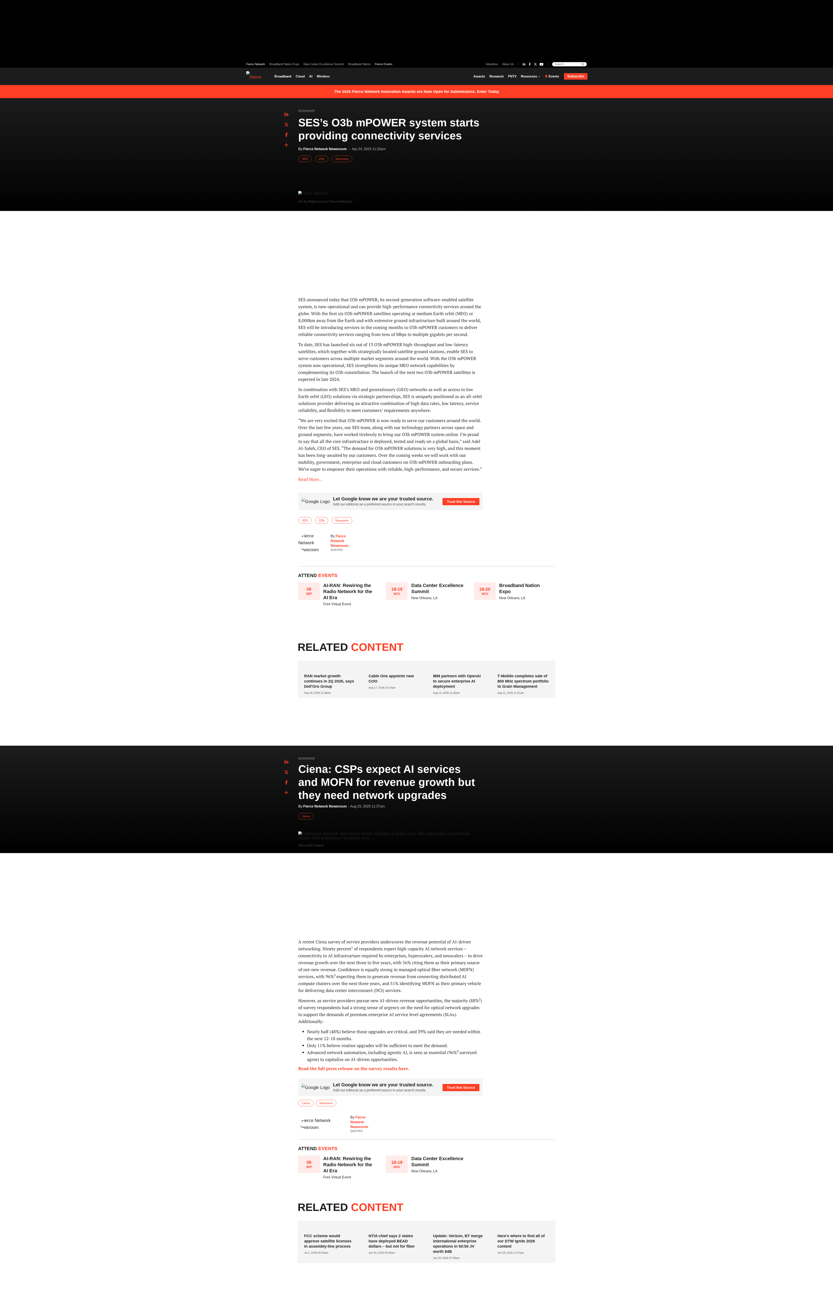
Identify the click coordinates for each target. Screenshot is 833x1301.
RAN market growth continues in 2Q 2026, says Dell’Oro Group (329, 681)
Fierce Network (255, 64)
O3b (322, 159)
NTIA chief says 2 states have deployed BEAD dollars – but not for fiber (392, 1241)
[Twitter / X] (535, 64)
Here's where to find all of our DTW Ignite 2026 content (521, 1241)
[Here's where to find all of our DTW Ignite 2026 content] (521, 1227)
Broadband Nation (359, 64)
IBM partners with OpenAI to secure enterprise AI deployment (457, 681)
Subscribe (575, 76)
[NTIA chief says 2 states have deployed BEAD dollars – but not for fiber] (393, 1227)
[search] (582, 64)
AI (310, 76)
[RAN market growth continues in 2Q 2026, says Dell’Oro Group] (328, 667)
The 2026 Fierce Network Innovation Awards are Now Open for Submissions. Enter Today (416, 91)
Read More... (310, 479)
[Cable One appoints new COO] (393, 667)
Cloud (300, 76)
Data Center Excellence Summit (323, 64)
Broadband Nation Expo (284, 64)
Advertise (492, 64)
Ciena (306, 816)
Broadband (282, 76)
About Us (508, 64)
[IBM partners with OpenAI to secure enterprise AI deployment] (457, 667)
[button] (286, 145)
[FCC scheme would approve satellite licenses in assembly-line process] (328, 1227)
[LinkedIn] (524, 64)
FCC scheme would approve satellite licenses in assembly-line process (327, 1241)
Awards (479, 76)
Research (496, 76)
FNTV (512, 76)
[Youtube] (541, 64)
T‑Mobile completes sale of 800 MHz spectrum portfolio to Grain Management (523, 681)
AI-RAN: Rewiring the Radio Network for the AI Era (347, 591)
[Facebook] (529, 64)
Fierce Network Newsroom (339, 541)
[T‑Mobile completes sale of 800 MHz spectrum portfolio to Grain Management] (521, 667)
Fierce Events (383, 64)
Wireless (323, 76)
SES (305, 159)
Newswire (306, 111)
